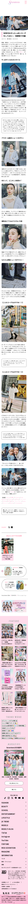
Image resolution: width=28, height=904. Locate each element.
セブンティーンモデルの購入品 (9, 720)
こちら (10, 902)
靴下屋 (9, 501)
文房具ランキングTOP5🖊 (8, 728)
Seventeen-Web (6, 595)
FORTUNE (5, 844)
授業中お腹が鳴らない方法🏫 (9, 735)
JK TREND (5, 821)
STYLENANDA (18, 503)
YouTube (5, 840)
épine (24, 501)
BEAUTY (5, 806)
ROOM (4, 501)
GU (14, 499)
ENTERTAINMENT (8, 814)
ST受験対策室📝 (21, 725)
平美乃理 (12, 492)
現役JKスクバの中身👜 (7, 738)
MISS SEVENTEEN (9, 848)
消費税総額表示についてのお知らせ (9, 888)
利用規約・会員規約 (6, 886)
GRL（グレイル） (16, 501)
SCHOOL (5, 810)
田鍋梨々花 (21, 52)
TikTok (4, 833)
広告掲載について (5, 882)
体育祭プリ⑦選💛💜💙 (8, 730)
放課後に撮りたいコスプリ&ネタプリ (11, 733)
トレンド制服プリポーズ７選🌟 (9, 723)
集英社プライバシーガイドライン (9, 884)
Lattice (10, 499)
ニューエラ (23, 499)
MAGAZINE (6, 852)
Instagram (6, 836)
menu (26, 3)
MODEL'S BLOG (7, 829)
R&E (17, 499)
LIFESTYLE (6, 818)
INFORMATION (7, 855)
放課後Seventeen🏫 (20, 738)
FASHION (13, 595)
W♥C (12, 497)
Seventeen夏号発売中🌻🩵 (9, 725)
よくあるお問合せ (16, 882)
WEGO (8, 497)
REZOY (11, 503)
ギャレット (6, 503)
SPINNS (17, 497)
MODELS (5, 825)
